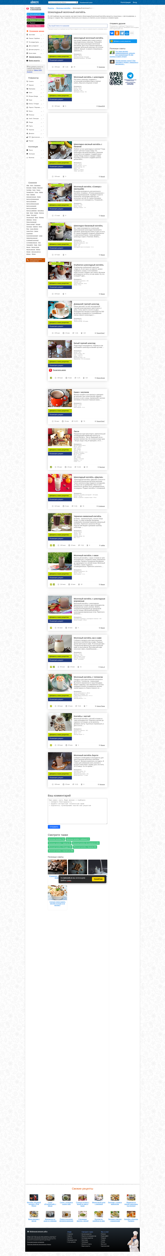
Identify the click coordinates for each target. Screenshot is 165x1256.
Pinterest (103, 1234)
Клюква (36, 213)
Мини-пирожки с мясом (34, 1220)
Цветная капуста (36, 251)
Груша (36, 192)
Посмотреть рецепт (56, 60)
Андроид (29, 72)
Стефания (101, 506)
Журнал (32, 23)
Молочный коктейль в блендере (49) (60, 847)
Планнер (33, 17)
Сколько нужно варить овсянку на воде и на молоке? (57, 903)
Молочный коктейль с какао (86, 555)
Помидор (35, 226)
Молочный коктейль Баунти (86, 755)
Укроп (39, 245)
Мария (103, 215)
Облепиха (29, 219)
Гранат (38, 190)
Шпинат (28, 254)
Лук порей (33, 215)
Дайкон (41, 192)
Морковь (41, 217)
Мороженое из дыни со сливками (50, 1220)
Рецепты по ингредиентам (89, 1236)
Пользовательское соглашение (35, 1242)
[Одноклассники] (117, 33)
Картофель (41, 210)
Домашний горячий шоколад (86, 304)
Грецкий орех (30, 192)
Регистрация (126, 2)
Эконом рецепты (35, 57)
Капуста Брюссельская (32, 203)
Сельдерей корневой (32, 235)
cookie (69, 880)
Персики (38, 224)
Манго (36, 217)
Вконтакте (104, 1244)
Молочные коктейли (63, 8)
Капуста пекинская (31, 208)
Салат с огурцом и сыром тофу (66, 1203)
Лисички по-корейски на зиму (99, 1220)
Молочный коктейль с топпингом (88, 677)
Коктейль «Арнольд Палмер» (131, 1220)
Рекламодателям (72, 1240)
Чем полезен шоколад (77, 876)
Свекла (36, 231)
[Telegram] (122, 33)
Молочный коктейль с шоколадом (89, 77)
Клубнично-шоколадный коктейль (89, 265)
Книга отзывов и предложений (35, 8)
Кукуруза (41, 213)
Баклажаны (37, 185)
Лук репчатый (30, 217)
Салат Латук (29, 231)
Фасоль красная (30, 249)
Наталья (102, 784)
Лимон (28, 215)
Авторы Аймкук (35, 26)
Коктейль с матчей (82, 716)
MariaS (103, 176)
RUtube (103, 1242)
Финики (28, 251)
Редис (40, 226)
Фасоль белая (35, 247)
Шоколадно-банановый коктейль (88, 226)
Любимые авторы (36, 20)
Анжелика (102, 67)
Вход (135, 2)
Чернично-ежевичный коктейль (87, 516)
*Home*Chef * (101, 333)
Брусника (29, 187)
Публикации (85, 1242)
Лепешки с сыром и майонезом (115, 1203)
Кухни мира (85, 1240)
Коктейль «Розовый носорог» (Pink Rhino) (34, 1204)
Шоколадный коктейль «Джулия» (88, 477)
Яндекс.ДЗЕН (104, 1236)
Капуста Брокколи (31, 201)
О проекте (70, 1234)
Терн (39, 242)
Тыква (35, 245)
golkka (103, 545)
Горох (34, 190)
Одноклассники (105, 1246)
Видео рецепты (34, 60)
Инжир (39, 197)
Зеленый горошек (31, 197)
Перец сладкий (30, 224)
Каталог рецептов (86, 1234)
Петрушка (29, 226)
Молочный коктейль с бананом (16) (85, 847)
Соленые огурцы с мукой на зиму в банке (82, 1204)
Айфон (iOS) (38, 70)
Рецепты (51, 8)
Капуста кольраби (31, 206)
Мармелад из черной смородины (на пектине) (131, 1204)
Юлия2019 (101, 106)
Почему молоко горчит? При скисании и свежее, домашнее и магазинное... (126, 62)
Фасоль (28, 247)
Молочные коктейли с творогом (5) (60, 843)
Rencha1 (102, 467)
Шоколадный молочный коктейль (88, 38)
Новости (69, 1236)
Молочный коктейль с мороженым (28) (61, 851)
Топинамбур (29, 245)
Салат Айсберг (34, 229)
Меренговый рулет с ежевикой (98, 1203)
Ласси (76, 431)
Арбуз (31, 185)
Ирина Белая (101, 378)
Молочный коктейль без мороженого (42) (86, 843)
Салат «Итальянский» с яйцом (50, 1204)
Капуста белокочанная (32, 199)
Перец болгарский (31, 222)
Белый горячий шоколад (84, 343)
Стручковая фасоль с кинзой (82, 1220)
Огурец (35, 219)
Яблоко (34, 254)
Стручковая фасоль (31, 242)
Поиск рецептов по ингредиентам (36, 260)
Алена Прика (101, 706)
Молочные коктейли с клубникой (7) (78, 839)
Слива (40, 235)
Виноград (40, 187)
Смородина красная (31, 238)
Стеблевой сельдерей (32, 240)
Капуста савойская (31, 210)
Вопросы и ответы (87, 1244)
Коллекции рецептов (87, 1238)
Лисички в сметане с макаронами (115, 1220)
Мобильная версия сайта (38, 1231)
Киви (27, 213)
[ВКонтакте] (112, 33)
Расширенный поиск (86, 2)
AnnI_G (102, 667)
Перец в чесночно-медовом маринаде (66, 1220)
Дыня (27, 194)
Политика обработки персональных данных (39, 1244)
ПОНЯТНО (98, 879)
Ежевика (32, 194)
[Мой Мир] (127, 33)
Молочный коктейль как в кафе (88, 638)
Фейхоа (38, 249)
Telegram (103, 1238)
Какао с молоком (81, 392)
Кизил (31, 213)
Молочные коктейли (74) (56, 839)
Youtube (103, 1240)
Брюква (34, 187)
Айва (27, 185)
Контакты (70, 1238)
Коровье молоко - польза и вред (97, 877)
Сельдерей (29, 233)
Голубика (28, 190)
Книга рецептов (35, 14)
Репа (27, 229)
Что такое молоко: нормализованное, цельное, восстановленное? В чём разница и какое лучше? (122, 54)
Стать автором (71, 1242)
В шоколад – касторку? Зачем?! (57, 877)
